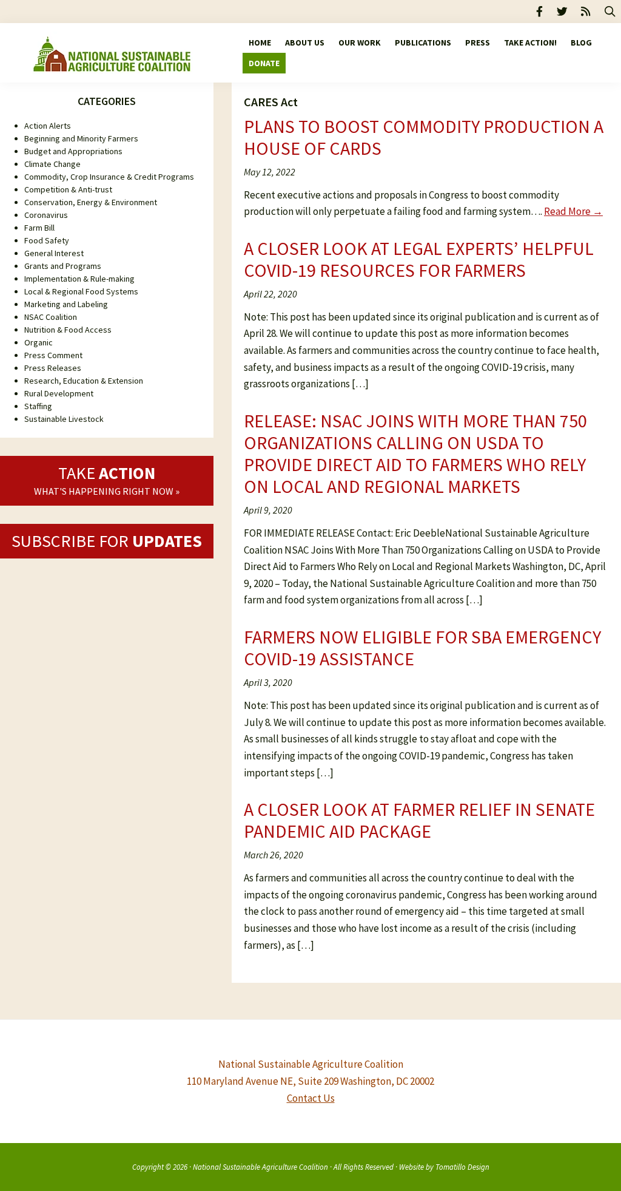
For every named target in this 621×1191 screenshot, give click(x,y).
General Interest (54, 253)
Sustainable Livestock (64, 418)
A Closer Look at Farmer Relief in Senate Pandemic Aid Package (419, 820)
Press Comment (53, 355)
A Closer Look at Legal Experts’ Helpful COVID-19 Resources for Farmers (419, 259)
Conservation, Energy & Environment (90, 202)
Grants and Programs (62, 265)
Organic (38, 342)
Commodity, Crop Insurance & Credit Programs (109, 176)
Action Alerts (47, 125)
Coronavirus (46, 214)
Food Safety (46, 240)
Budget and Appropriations (73, 151)
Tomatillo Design (462, 1167)
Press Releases (52, 367)
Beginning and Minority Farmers (81, 138)
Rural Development (58, 393)
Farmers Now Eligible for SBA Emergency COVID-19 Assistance (422, 647)
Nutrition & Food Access (68, 329)
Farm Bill (39, 227)
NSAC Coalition (50, 316)
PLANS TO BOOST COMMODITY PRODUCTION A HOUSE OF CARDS (423, 137)
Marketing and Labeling (66, 304)
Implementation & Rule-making (79, 278)
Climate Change (52, 163)
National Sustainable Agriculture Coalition (260, 1167)
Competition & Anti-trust (68, 189)
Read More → (573, 211)
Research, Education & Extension (83, 380)
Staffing (38, 406)
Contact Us (311, 1098)
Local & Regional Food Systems (81, 291)
